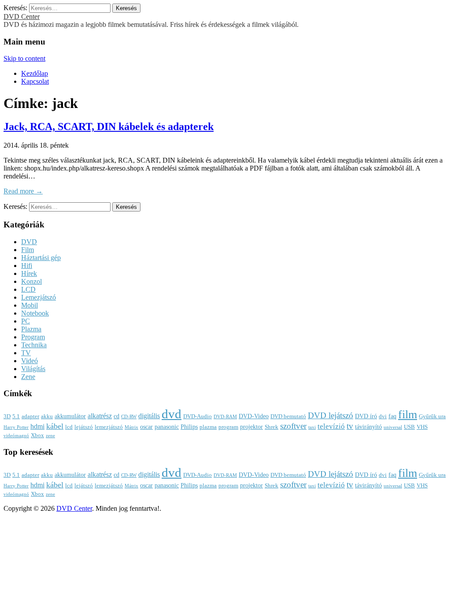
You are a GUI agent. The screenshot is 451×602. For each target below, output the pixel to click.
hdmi (37, 426)
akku (47, 416)
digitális (149, 416)
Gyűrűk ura (432, 416)
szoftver (293, 426)
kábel (54, 426)
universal (393, 427)
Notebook (35, 313)
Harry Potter (16, 427)
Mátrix (131, 427)
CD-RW (129, 416)
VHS (422, 427)
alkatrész (100, 416)
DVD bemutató (288, 416)
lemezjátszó (109, 427)
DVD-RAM (225, 416)
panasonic (167, 426)
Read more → (23, 191)
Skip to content (24, 58)
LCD (28, 289)
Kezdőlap (34, 73)
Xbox (37, 435)
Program (33, 337)
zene (50, 435)
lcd (69, 427)
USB (409, 427)
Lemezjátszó (38, 297)
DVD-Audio (197, 416)
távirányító (368, 426)
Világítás (33, 368)
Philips (189, 426)
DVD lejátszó (330, 415)
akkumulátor (70, 416)
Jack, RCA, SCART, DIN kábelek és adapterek (109, 126)
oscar (146, 426)
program (228, 427)
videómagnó (16, 435)
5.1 (16, 416)
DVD (29, 241)
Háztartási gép (41, 257)
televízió (331, 426)
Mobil (29, 305)
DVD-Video (254, 416)
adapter (30, 416)
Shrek (271, 427)
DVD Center (22, 16)
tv (350, 426)
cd (116, 416)
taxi (312, 427)
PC (25, 321)
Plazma (31, 329)
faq (392, 416)
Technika (34, 345)
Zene (28, 376)
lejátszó (83, 427)
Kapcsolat (35, 81)
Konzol (31, 281)
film (407, 414)
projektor (251, 426)
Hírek (29, 273)
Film (27, 249)
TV (26, 353)
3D (7, 416)
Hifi (26, 265)
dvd (171, 414)
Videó (29, 360)
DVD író (366, 416)
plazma (208, 427)
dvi (383, 416)
